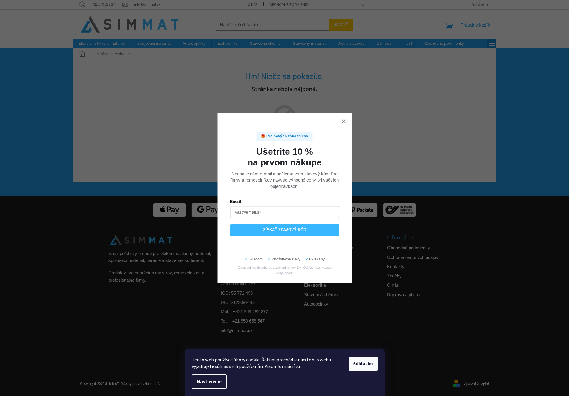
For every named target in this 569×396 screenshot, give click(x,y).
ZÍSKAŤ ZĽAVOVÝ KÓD (284, 230)
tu (297, 366)
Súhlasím (363, 363)
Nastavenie (209, 381)
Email (236, 201)
